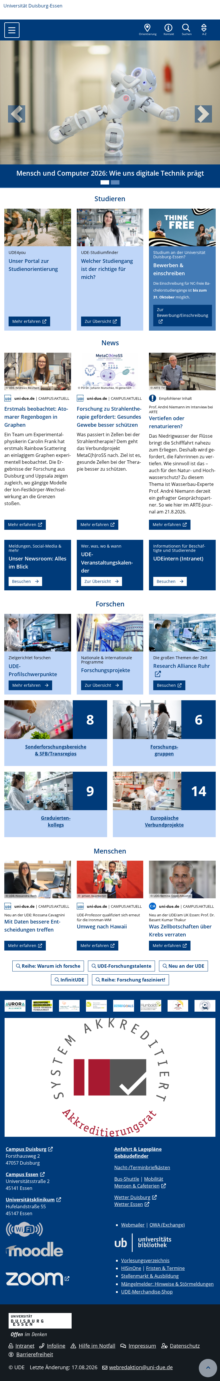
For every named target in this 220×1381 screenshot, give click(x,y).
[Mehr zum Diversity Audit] (69, 1005)
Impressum (142, 1345)
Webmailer (133, 1225)
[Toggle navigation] (11, 30)
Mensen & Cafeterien (137, 1186)
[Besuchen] (182, 227)
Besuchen (21, 581)
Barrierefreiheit (34, 1354)
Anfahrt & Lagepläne (138, 1149)
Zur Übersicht (98, 321)
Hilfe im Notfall (97, 1345)
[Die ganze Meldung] (37, 371)
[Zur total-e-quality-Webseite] (205, 1005)
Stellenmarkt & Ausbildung (150, 1276)
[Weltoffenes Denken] (42, 1005)
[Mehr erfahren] (37, 227)
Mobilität (153, 1179)
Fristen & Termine (165, 1268)
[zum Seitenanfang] (208, 1368)
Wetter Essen (128, 1204)
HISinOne (131, 1268)
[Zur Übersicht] (110, 227)
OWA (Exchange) (167, 1225)
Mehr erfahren (26, 321)
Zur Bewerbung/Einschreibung (182, 312)
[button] (168, 30)
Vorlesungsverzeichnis (145, 1260)
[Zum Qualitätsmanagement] (110, 1077)
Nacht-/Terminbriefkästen (142, 1167)
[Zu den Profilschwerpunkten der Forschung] (37, 632)
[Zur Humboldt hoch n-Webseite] (150, 1005)
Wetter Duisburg (132, 1197)
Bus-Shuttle (126, 1179)
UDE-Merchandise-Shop (147, 1292)
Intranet (24, 1345)
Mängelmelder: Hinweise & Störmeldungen (167, 1284)
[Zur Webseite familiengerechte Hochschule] (178, 1005)
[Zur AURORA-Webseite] (15, 1005)
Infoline (56, 1345)
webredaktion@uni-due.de (141, 1367)
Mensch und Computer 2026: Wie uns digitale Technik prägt (110, 173)
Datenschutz (185, 1345)
